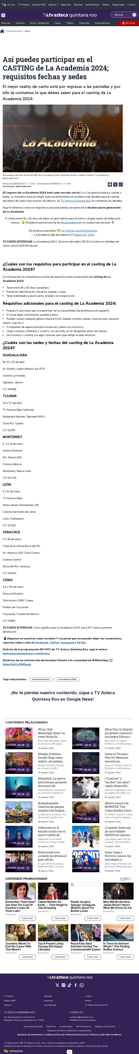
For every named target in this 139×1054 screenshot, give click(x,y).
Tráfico (70, 23)
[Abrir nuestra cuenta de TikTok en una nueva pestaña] (69, 985)
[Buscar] (134, 15)
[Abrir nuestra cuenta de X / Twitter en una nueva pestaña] (57, 985)
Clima (57, 23)
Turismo (20, 23)
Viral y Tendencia (39, 23)
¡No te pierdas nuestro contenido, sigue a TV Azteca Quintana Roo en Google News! (63, 696)
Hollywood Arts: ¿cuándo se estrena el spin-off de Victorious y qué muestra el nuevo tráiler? (52, 861)
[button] (69, 1052)
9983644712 (76, 1020)
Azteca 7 (53, 4)
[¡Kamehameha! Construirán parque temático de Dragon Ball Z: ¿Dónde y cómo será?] (19, 812)
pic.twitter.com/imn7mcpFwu (79, 230)
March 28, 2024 (84, 234)
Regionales (118, 4)
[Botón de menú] (3, 15)
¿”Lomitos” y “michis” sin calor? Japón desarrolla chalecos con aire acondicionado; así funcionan (117, 788)
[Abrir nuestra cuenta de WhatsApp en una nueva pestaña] (82, 985)
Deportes (66, 4)
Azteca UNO (39, 4)
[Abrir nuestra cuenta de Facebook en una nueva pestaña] (76, 985)
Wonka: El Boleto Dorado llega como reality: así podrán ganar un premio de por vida (51, 761)
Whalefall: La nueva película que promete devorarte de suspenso (52, 784)
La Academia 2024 (66, 679)
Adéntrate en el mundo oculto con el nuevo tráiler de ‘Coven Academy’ (51, 833)
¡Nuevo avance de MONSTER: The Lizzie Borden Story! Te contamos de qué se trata (118, 810)
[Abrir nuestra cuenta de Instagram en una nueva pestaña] (63, 985)
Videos (106, 4)
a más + (131, 4)
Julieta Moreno (23, 186)
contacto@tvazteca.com (81, 1017)
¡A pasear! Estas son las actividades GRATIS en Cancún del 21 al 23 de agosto (119, 833)
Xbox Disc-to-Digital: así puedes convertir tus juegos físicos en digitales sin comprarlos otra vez (119, 736)
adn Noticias (92, 4)
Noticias (78, 4)
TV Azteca (24, 4)
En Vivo (130, 23)
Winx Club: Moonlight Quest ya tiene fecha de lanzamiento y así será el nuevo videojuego (51, 738)
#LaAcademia (69, 222)
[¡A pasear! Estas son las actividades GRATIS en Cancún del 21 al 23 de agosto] (85, 837)
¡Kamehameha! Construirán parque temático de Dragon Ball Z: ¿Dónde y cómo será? (51, 810)
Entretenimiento (14, 31)
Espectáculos (102, 23)
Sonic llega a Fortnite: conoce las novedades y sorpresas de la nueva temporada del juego (119, 861)
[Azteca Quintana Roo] (69, 15)
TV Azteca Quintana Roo (76, 200)
